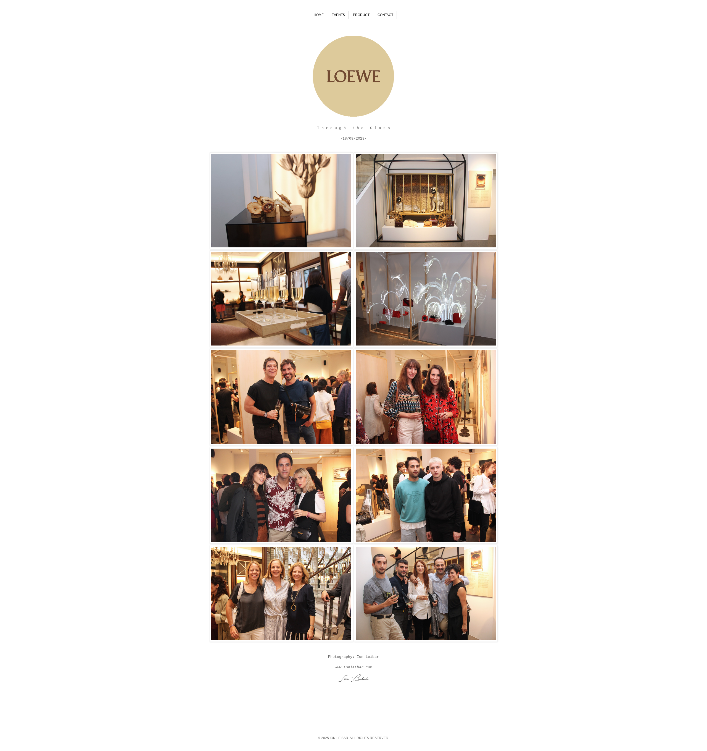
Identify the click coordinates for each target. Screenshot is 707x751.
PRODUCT (361, 15)
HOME (319, 15)
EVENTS (338, 15)
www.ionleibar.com (353, 667)
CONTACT (385, 15)
